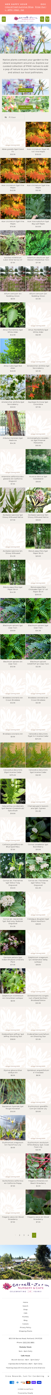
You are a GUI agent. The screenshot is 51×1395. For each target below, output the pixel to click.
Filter (12, 117)
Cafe (25, 1313)
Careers (25, 1324)
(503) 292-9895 (28, 1342)
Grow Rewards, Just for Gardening (24, 1376)
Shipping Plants (25, 1331)
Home (25, 1302)
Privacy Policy (25, 1327)
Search (25, 1306)
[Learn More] (25, 87)
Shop (25, 1309)
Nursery (25, 1317)
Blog (25, 1320)
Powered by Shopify (25, 1393)
